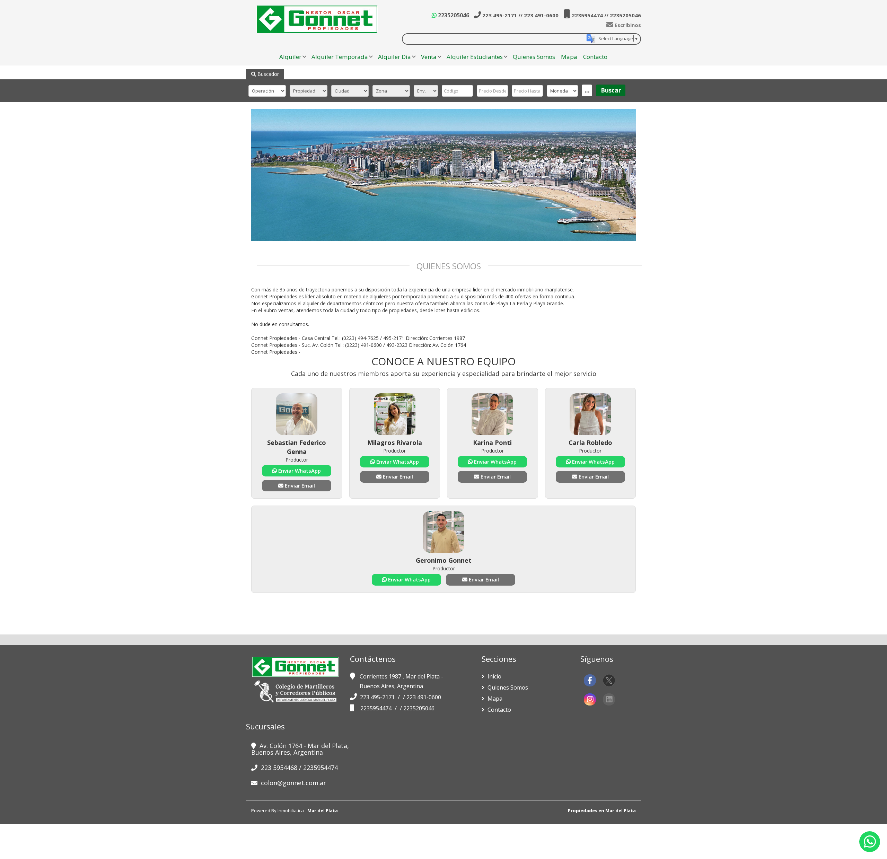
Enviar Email (299, 485)
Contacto (595, 57)
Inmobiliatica (291, 810)
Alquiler (290, 57)
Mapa (569, 57)
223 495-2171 (378, 697)
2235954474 (376, 708)
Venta (429, 57)
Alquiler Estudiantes (475, 57)
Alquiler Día (394, 57)
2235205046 (453, 15)
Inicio (493, 676)
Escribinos (627, 24)
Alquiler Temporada (339, 57)
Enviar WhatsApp (299, 470)
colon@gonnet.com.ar (293, 783)
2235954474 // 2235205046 (605, 15)
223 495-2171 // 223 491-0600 (520, 15)
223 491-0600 (423, 697)
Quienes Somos (534, 57)
